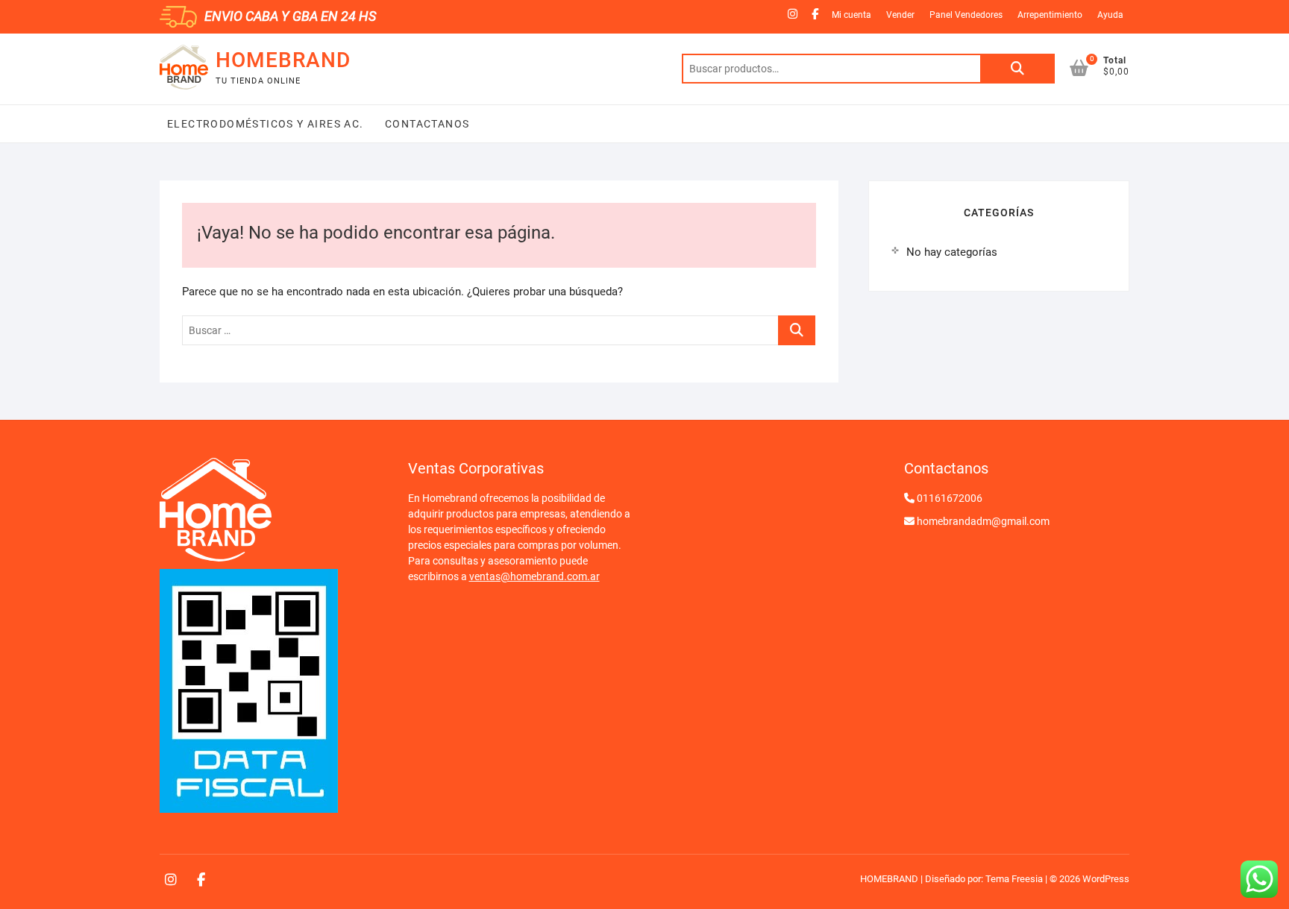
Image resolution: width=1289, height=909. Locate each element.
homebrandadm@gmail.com (983, 521)
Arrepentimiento (1049, 15)
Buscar (1017, 69)
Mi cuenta (851, 15)
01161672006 (949, 498)
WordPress (1105, 878)
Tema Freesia (1014, 878)
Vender (900, 15)
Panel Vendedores (966, 15)
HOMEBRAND (283, 60)
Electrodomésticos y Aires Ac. (265, 124)
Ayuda (1110, 15)
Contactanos (426, 124)
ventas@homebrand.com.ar (534, 576)
